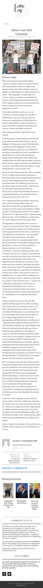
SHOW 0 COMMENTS (14, 468)
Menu (6, 24)
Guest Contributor (27, 36)
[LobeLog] (21, 11)
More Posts (18, 448)
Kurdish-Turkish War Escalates (30, 460)
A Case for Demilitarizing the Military (14, 461)
